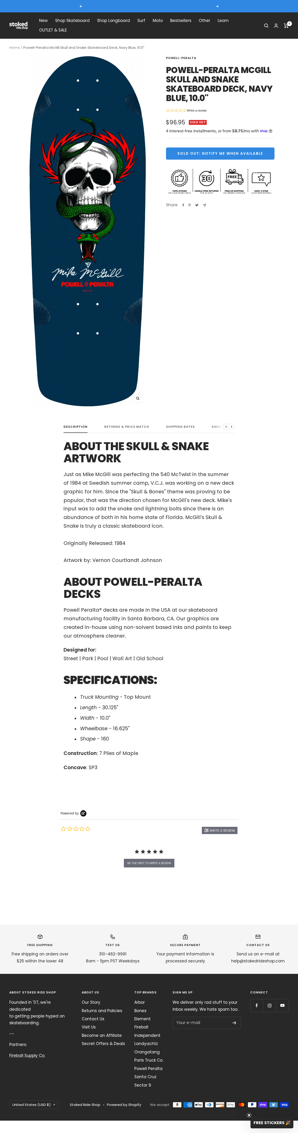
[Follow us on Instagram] (269, 1005)
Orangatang (147, 1052)
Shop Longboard (113, 20)
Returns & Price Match (126, 427)
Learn (223, 20)
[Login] (276, 26)
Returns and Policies (102, 1011)
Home (14, 47)
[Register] (234, 1022)
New (43, 20)
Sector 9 (142, 1085)
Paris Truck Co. (148, 1060)
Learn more (192, 6)
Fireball (141, 1027)
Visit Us (89, 1027)
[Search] (266, 26)
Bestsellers (180, 20)
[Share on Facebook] (183, 205)
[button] (219, 830)
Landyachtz (146, 1043)
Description (76, 427)
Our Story (91, 1002)
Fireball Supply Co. (27, 1055)
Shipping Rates (180, 427)
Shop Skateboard (72, 20)
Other (204, 20)
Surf (141, 20)
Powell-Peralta (181, 58)
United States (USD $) (31, 1104)
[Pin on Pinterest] (189, 205)
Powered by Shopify (124, 1104)
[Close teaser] (249, 1115)
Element (142, 1019)
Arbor (139, 1002)
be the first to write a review (149, 863)
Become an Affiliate (102, 1035)
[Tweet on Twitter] (197, 205)
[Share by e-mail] (204, 205)
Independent (147, 1035)
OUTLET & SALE (53, 30)
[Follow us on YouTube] (282, 1005)
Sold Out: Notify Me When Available (220, 153)
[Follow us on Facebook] (256, 1005)
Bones (140, 1011)
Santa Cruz (145, 1077)
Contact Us (93, 1019)
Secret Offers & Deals (103, 1043)
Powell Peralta (148, 1068)
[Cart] (286, 25)
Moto (158, 20)
